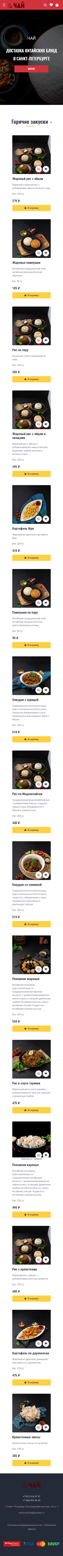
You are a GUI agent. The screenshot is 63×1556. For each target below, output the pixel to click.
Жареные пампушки (26, 263)
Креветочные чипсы (26, 1437)
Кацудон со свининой (27, 885)
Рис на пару (20, 350)
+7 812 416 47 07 (31, 1496)
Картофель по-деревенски (30, 1353)
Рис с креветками (24, 1269)
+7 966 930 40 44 (31, 1500)
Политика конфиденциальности (24, 1525)
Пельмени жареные (26, 979)
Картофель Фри (23, 528)
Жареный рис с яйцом (27, 179)
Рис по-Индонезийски (27, 794)
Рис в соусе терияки (26, 1083)
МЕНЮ (31, 68)
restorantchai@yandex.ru (31, 1512)
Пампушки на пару (25, 612)
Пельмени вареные (25, 1165)
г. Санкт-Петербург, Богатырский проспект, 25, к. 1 (31, 1506)
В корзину (33, 208)
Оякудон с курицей (25, 700)
